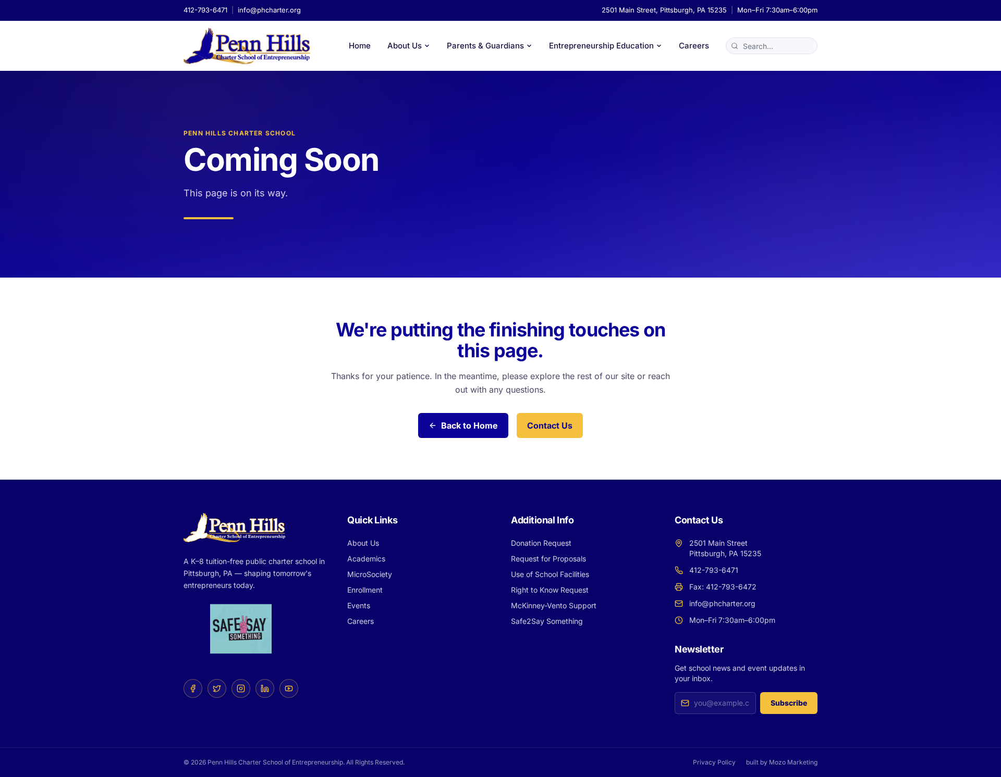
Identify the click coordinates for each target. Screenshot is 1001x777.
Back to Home (469, 425)
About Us (404, 46)
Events (358, 605)
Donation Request (541, 542)
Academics (366, 558)
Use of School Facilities (550, 574)
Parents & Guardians (485, 46)
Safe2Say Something (547, 621)
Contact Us (549, 425)
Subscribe (789, 702)
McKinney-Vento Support (553, 605)
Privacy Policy (714, 762)
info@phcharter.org (269, 10)
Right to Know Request (550, 589)
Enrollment (365, 589)
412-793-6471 (205, 10)
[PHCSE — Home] (247, 46)
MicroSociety (369, 574)
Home (360, 46)
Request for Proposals (548, 558)
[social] (193, 688)
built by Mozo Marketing (781, 762)
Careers (694, 46)
